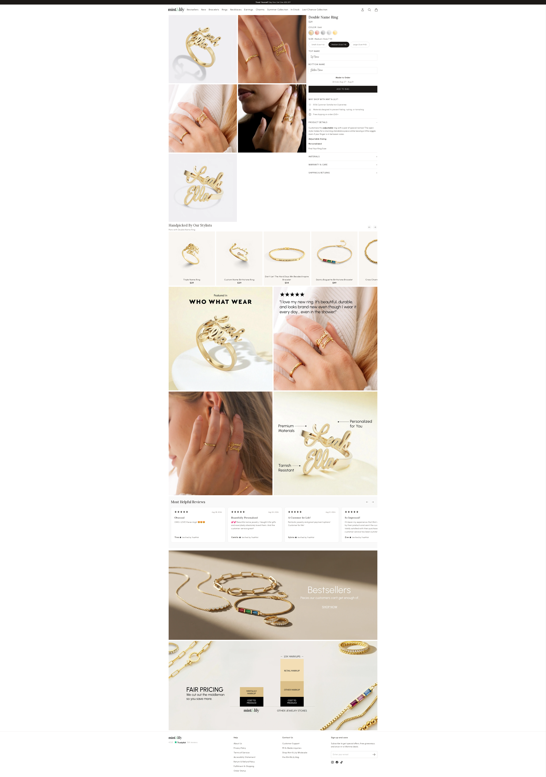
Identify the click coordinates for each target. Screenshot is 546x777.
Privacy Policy (240, 748)
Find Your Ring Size (317, 148)
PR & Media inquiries (291, 748)
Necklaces (235, 9)
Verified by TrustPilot (190, 537)
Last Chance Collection (314, 9)
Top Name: (314, 51)
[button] (376, 10)
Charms (260, 9)
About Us (238, 743)
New (203, 9)
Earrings (248, 9)
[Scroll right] (375, 227)
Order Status (240, 771)
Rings (225, 9)
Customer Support (291, 743)
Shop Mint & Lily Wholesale (294, 752)
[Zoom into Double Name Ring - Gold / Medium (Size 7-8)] (203, 118)
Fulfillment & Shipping (244, 766)
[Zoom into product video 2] (272, 49)
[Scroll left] (369, 227)
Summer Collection (277, 9)
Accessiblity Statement (245, 757)
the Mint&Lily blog (290, 757)
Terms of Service (242, 752)
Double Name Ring (186, 230)
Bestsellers (192, 9)
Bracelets (214, 9)
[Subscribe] (374, 754)
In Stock (295, 9)
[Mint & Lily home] (176, 10)
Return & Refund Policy (244, 762)
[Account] (362, 10)
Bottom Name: (317, 64)
